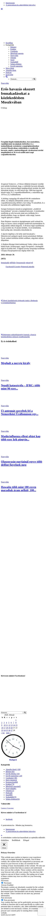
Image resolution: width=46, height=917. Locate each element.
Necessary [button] (5, 881)
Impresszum (10, 3)
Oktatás (13, 58)
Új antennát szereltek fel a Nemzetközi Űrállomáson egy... (19, 412)
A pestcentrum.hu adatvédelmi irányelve (21, 5)
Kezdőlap (9, 43)
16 (2, 728)
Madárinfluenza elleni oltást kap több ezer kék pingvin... (20, 438)
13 (12, 725)
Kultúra (13, 49)
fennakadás (5, 263)
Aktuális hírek (11, 70)
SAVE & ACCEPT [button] (8, 915)
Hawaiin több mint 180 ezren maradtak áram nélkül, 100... (18, 488)
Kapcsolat (9, 75)
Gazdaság (14, 51)
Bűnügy (13, 47)
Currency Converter (7, 808)
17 (5, 728)
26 (9, 730)
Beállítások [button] (16, 840)
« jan (3, 733)
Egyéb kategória (16, 66)
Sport (12, 60)
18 (7, 728)
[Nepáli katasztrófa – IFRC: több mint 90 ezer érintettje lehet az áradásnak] (9, 378)
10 (5, 725)
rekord (28, 263)
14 (14, 725)
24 (5, 730)
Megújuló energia (16, 53)
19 (9, 728)
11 (7, 725)
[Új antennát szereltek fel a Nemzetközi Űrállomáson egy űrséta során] (9, 404)
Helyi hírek (10, 68)
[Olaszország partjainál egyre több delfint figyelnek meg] (9, 455)
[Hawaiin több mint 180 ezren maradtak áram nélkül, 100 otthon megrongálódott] (9, 480)
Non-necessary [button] (6, 898)
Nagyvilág (14, 56)
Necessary (7, 883)
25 (7, 730)
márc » (8, 733)
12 (9, 725)
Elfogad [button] (26, 840)
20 (12, 728)
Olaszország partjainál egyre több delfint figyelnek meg (21, 463)
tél (32, 263)
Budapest (13, 760)
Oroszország (20, 263)
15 (16, 725)
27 (12, 730)
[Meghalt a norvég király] (9, 356)
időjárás (13, 263)
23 (2, 730)
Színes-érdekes (15, 64)
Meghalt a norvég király (15, 363)
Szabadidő (14, 62)
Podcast (8, 73)
